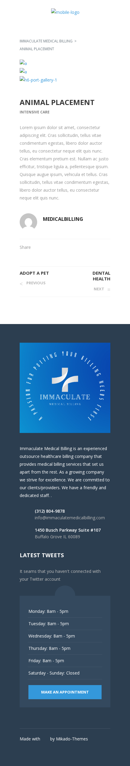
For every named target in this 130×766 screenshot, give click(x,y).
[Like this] (108, 247)
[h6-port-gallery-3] (65, 63)
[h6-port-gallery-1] (65, 80)
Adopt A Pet (34, 273)
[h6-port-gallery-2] (65, 71)
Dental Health (101, 276)
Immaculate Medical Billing (46, 41)
